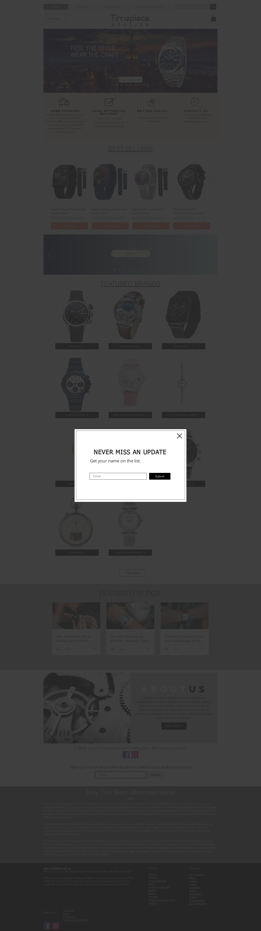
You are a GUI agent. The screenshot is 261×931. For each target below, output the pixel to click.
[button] (179, 436)
